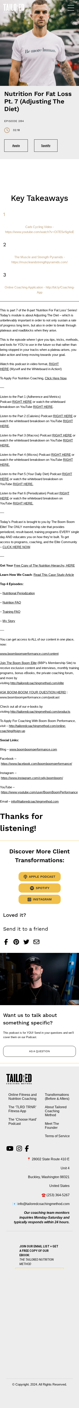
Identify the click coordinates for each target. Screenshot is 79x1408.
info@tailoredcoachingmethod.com (35, 801)
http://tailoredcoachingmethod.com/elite (37, 683)
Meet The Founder (52, 1125)
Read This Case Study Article (53, 574)
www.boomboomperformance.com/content (29, 653)
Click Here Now (55, 378)
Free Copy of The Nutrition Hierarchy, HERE (44, 565)
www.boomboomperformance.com (33, 749)
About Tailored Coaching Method (56, 1111)
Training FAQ (11, 611)
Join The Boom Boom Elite (18, 663)
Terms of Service (57, 1136)
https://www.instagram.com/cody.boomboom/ (32, 778)
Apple (16, 145)
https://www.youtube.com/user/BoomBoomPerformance (39, 792)
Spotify (45, 145)
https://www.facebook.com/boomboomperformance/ (36, 763)
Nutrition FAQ (12, 602)
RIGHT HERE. (23, 484)
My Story (9, 621)
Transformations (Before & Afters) (57, 1096)
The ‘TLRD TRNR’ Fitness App (22, 1109)
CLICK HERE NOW (16, 547)
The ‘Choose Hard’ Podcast (22, 1121)
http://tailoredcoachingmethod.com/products (40, 711)
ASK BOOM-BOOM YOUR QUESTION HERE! (33, 692)
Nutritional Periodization (19, 593)
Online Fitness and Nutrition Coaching (22, 1096)
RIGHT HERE (22, 401)
